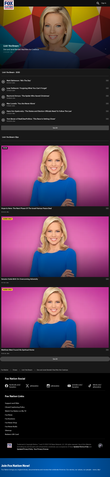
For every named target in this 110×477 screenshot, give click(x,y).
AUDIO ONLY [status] (7, 219)
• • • (107, 80)
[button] (98, 3)
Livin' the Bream (11, 46)
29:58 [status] (5, 148)
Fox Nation (4, 370)
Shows (15, 370)
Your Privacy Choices (41, 449)
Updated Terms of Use (81, 447)
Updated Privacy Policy (25, 449)
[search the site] (98, 3)
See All (55, 128)
